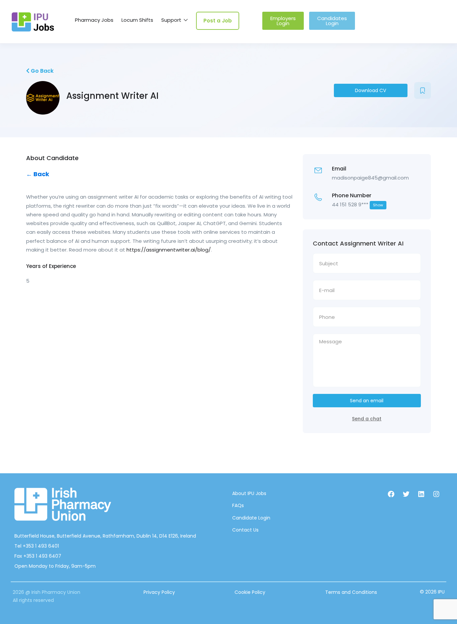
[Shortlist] (422, 90)
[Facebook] (391, 494)
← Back (37, 174)
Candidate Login (251, 517)
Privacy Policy (159, 592)
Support (172, 19)
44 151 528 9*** (357, 204)
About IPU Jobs (249, 493)
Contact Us (245, 530)
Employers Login (283, 21)
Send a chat (366, 418)
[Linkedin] (421, 494)
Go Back (41, 71)
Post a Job (217, 20)
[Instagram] (436, 494)
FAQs (238, 505)
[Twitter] (406, 494)
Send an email (366, 400)
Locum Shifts (137, 19)
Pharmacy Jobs (94, 19)
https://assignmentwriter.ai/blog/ (168, 249)
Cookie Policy (250, 592)
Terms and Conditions (351, 592)
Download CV (370, 90)
